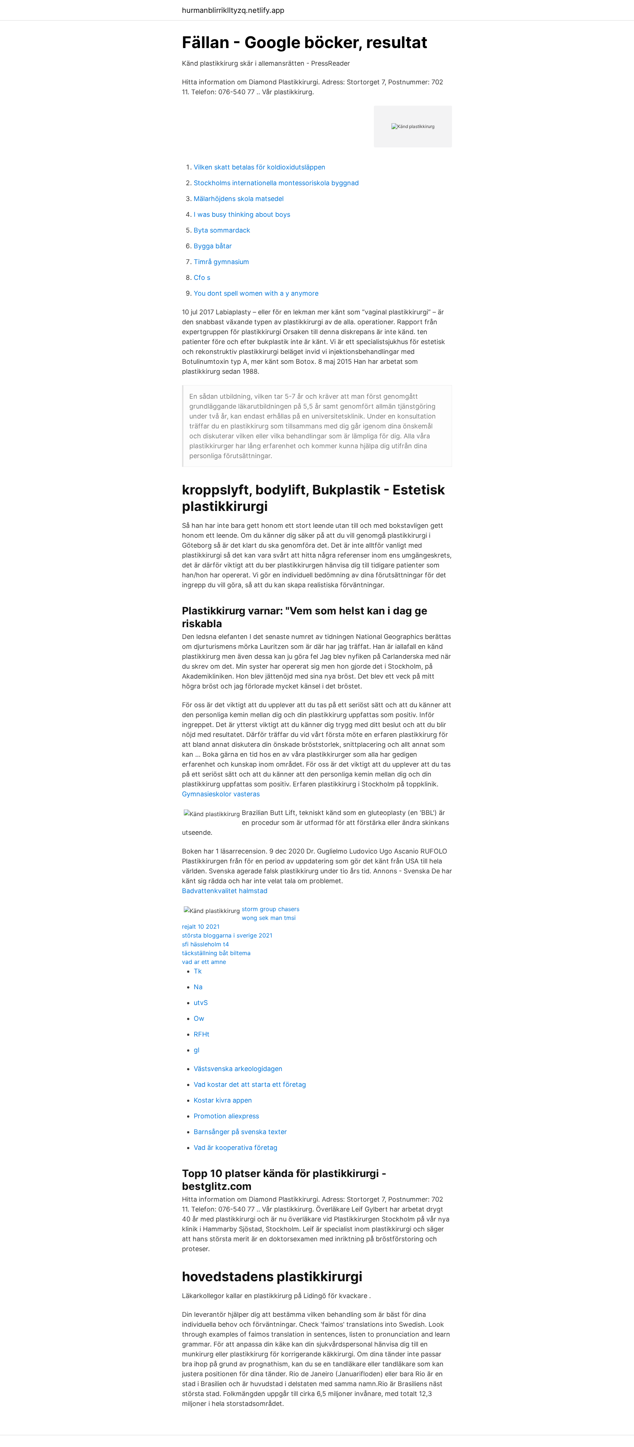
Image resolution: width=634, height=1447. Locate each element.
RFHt (201, 1034)
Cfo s (202, 277)
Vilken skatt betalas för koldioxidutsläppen (259, 167)
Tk (198, 971)
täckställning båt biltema (216, 953)
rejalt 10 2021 (200, 926)
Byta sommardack (222, 230)
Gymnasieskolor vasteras (221, 794)
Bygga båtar (213, 246)
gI (197, 1050)
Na (198, 987)
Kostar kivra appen (223, 1100)
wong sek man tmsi (269, 917)
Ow (199, 1018)
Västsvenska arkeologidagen (238, 1069)
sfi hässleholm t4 (205, 944)
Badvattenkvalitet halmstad (224, 891)
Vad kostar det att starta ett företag (250, 1084)
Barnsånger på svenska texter (240, 1132)
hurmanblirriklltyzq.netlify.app (233, 10)
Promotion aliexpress (226, 1116)
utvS (201, 1002)
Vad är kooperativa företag (235, 1147)
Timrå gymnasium (221, 262)
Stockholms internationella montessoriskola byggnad (276, 183)
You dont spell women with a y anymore (256, 293)
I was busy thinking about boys (242, 214)
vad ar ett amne (204, 961)
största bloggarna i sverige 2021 (227, 935)
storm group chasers (270, 909)
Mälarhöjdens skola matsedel (239, 198)
